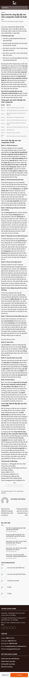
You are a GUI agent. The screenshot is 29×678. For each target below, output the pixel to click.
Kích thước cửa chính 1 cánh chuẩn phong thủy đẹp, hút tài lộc (16, 542)
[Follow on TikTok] (8, 627)
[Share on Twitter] (13, 485)
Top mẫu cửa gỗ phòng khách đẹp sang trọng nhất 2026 (16, 528)
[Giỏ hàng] (27, 3)
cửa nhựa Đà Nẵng (6, 450)
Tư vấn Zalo (19, 675)
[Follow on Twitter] (11, 627)
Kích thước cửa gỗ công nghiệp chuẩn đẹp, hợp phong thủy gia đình (16, 555)
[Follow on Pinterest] (14, 627)
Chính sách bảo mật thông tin (10, 658)
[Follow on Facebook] (2, 627)
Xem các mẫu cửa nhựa (8, 339)
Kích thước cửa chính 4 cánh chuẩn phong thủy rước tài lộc (16, 548)
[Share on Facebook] (10, 485)
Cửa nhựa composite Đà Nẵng (10, 27)
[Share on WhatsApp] (7, 485)
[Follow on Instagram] (5, 627)
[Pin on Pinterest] (19, 485)
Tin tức (3, 12)
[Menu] (2, 3)
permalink (3, 493)
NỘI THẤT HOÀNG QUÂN (14, 478)
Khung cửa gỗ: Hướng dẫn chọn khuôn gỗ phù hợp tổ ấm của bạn (15, 535)
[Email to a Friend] (16, 485)
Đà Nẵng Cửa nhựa (18, 21)
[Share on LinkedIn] (21, 485)
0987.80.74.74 (5, 675)
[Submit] (26, 7)
